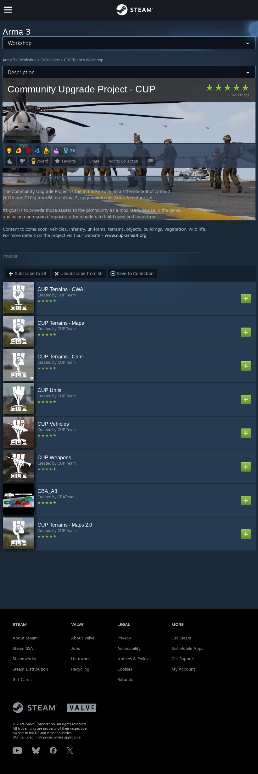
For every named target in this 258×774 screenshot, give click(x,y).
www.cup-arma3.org (125, 235)
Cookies (124, 669)
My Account (183, 669)
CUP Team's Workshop (83, 60)
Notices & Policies (134, 658)
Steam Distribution (30, 669)
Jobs (75, 648)
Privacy (124, 637)
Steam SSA (23, 648)
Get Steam (181, 637)
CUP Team (67, 295)
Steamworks (24, 658)
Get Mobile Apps (187, 648)
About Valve (82, 637)
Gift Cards (22, 679)
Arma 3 (9, 60)
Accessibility (129, 648)
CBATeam (66, 497)
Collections (50, 60)
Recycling (80, 669)
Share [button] (94, 161)
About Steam (25, 637)
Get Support (183, 658)
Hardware (80, 658)
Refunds (125, 679)
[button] (9, 150)
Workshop (27, 60)
